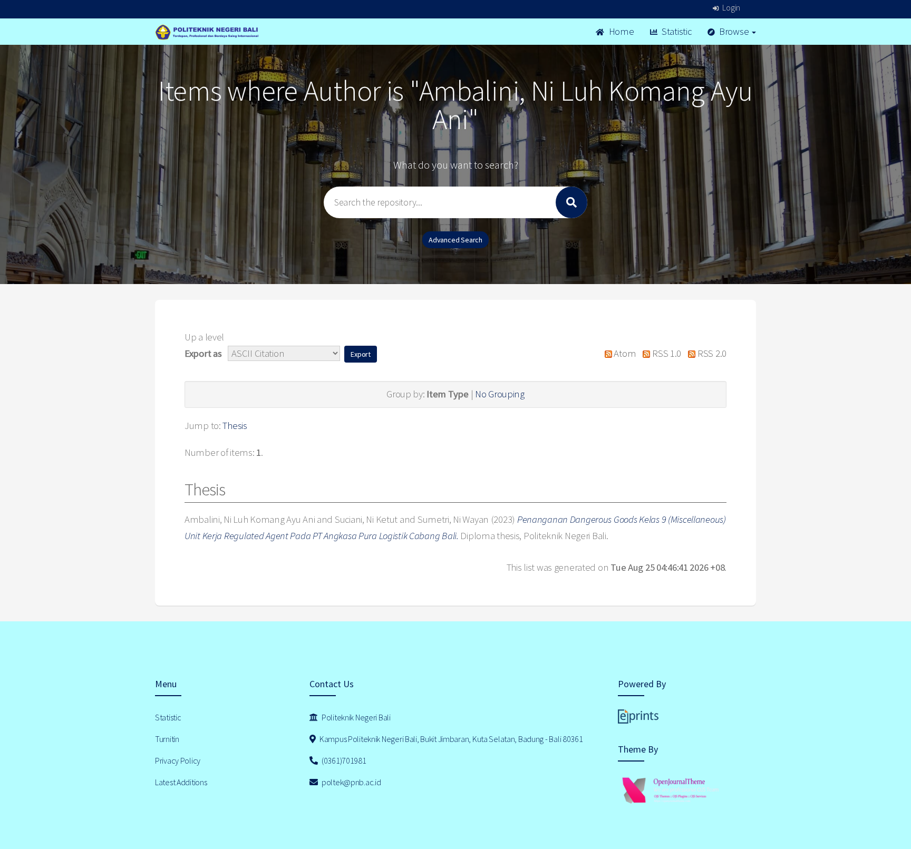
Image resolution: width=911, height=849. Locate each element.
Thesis (234, 425)
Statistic (675, 31)
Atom (624, 353)
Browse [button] (734, 31)
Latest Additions (181, 782)
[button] (360, 354)
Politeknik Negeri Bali (355, 717)
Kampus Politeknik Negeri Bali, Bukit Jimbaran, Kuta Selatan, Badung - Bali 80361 (450, 739)
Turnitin (167, 739)
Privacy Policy (177, 760)
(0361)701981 (343, 760)
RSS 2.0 (710, 353)
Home (620, 31)
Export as (203, 353)
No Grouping (500, 394)
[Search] (571, 202)
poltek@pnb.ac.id (350, 782)
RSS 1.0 (665, 353)
